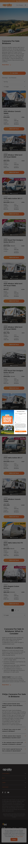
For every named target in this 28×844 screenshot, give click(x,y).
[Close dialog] (26, 410)
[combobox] (20, 420)
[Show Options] (25, 420)
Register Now (20, 431)
